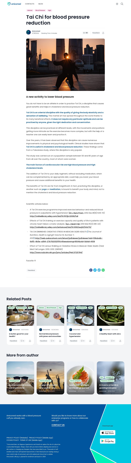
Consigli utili (109, 377)
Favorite (95, 33)
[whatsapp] (103, 270)
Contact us (58, 425)
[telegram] (99, 270)
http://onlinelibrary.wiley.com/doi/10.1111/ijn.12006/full (54, 216)
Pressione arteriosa (107, 381)
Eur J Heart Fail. (73, 224)
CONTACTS (29, 4)
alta (101, 377)
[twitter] (95, 270)
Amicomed (36, 31)
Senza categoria (45, 381)
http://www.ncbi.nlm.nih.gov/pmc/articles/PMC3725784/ (56, 252)
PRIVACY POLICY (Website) (17, 438)
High (49, 10)
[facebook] (91, 270)
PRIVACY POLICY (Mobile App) (41, 438)
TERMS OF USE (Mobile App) (31, 440)
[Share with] (103, 32)
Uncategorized (14, 381)
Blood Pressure (40, 10)
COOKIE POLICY (13, 440)
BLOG (40, 4)
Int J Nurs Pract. (76, 213)
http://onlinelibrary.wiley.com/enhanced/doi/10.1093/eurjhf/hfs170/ (60, 227)
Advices (29, 10)
